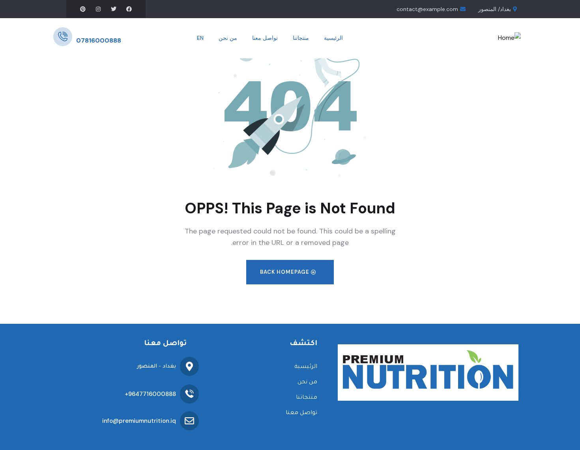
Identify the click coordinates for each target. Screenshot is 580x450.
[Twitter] (113, 9)
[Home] (509, 38)
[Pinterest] (83, 9)
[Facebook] (129, 9)
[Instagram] (98, 9)
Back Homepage (285, 272)
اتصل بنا (85, 31)
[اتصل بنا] (62, 36)
